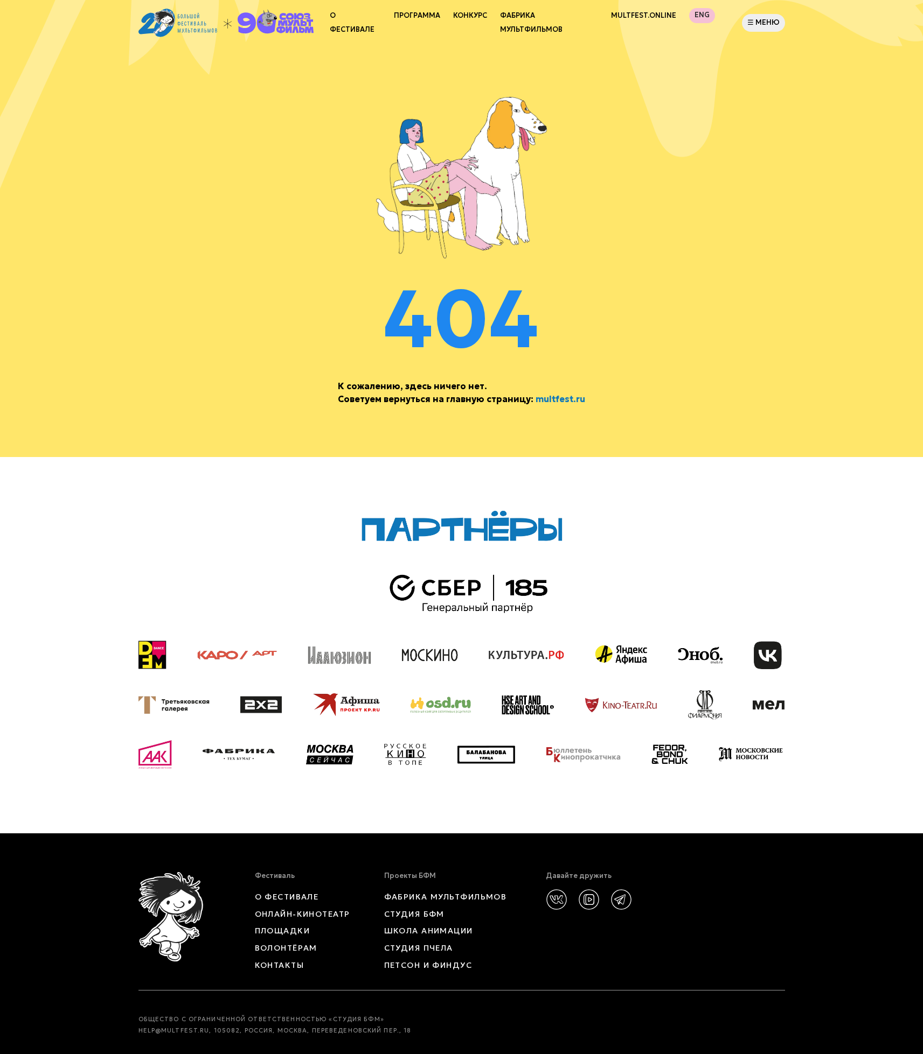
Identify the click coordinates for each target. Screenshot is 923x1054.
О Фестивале (352, 22)
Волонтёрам (286, 948)
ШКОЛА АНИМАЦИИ (428, 931)
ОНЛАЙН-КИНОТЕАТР (302, 914)
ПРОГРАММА (417, 15)
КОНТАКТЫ (279, 965)
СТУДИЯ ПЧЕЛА (418, 948)
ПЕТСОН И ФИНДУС (428, 965)
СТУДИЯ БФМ (414, 914)
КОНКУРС (470, 15)
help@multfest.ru (174, 1030)
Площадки (282, 931)
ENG (702, 15)
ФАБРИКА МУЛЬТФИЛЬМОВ (531, 22)
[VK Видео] (589, 899)
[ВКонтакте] (556, 899)
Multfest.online (643, 15)
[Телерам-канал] (621, 899)
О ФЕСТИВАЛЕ (287, 897)
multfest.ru (560, 399)
